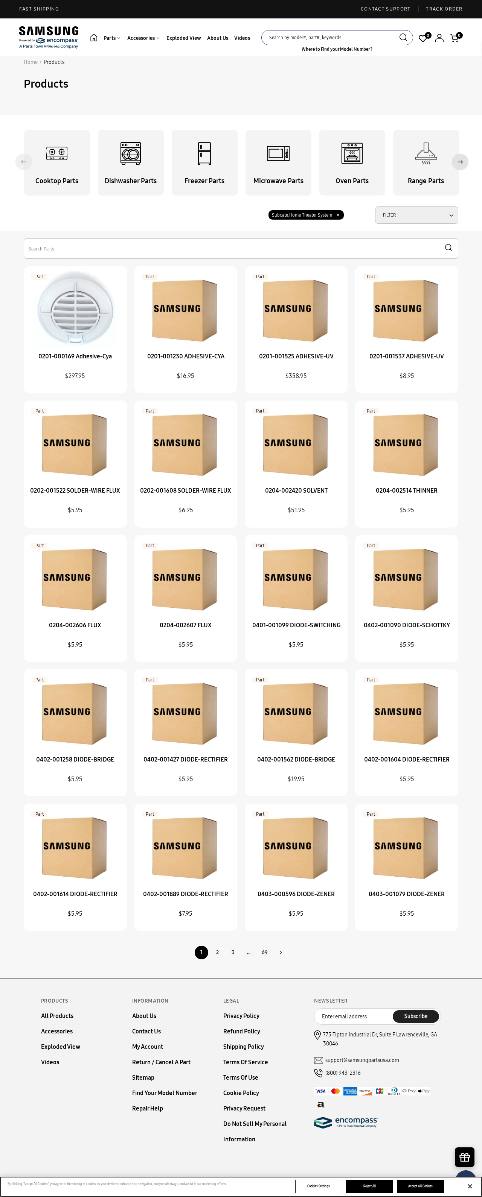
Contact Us (146, 1031)
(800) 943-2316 (343, 1073)
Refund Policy (241, 1031)
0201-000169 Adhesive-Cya (75, 356)
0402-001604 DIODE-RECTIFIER (407, 759)
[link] (465, 1133)
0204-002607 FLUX (186, 625)
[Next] (280, 952)
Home (31, 62)
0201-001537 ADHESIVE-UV (406, 356)
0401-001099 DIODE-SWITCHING (296, 625)
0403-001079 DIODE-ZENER (407, 894)
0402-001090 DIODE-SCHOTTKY (407, 625)
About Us (217, 38)
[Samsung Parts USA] (49, 37)
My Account (147, 1046)
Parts (110, 38)
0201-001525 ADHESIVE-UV (296, 356)
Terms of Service (245, 1062)
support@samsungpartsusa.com (362, 1060)
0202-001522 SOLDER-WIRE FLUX (75, 490)
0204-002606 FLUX (75, 625)
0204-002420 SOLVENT (296, 490)
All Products (57, 1015)
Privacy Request (244, 1108)
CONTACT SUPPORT (386, 9)
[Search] (403, 38)
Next (459, 161)
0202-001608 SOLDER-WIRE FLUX (185, 490)
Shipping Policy (243, 1046)
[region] (241, 1187)
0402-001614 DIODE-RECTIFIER (75, 894)
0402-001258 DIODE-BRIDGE (75, 759)
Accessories (141, 38)
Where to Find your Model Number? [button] (337, 49)
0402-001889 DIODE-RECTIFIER (185, 894)
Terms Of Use (240, 1077)
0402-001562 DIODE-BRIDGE (296, 759)
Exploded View (183, 38)
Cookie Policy (241, 1093)
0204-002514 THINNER (407, 490)
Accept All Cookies (420, 1186)
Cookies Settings (318, 1186)
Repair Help (147, 1108)
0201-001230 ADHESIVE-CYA (185, 356)
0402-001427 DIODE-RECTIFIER (185, 759)
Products (54, 62)
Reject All (369, 1186)
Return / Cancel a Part (161, 1062)
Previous (23, 161)
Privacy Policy (241, 1015)
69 (265, 952)
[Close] (470, 1186)
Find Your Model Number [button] (164, 1093)
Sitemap (143, 1077)
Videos (242, 38)
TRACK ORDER (444, 9)
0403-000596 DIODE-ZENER (296, 894)
